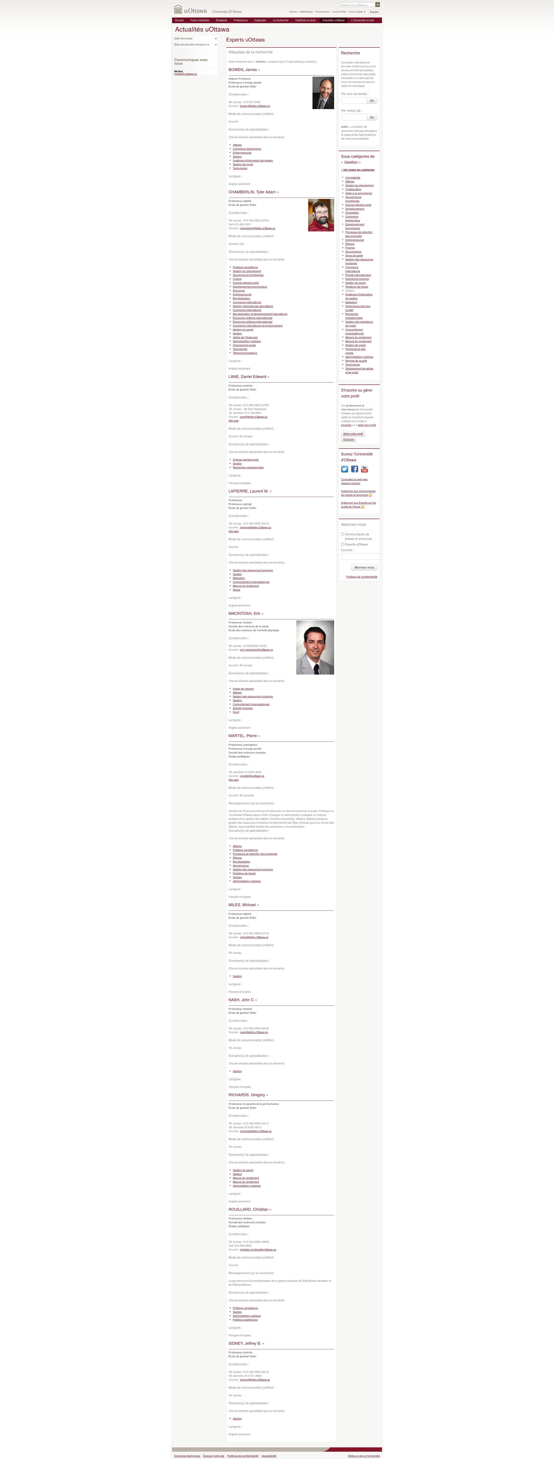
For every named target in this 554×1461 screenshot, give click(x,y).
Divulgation (352, 212)
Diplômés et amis (305, 20)
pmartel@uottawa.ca (252, 776)
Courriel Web (339, 11)
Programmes (322, 11)
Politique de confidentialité (361, 576)
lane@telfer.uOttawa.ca (253, 416)
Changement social (244, 345)
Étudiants (221, 20)
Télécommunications (245, 353)
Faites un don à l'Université (364, 1456)
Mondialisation (241, 298)
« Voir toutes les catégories (358, 170)
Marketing (351, 302)
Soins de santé (354, 255)
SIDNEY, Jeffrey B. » (246, 1343)
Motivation (239, 578)
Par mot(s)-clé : (351, 110)
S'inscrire (348, 439)
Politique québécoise (245, 1319)
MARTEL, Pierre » (244, 735)
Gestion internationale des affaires (253, 306)
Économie (239, 290)
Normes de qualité (356, 360)
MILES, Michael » (244, 904)
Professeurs (241, 20)
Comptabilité (352, 177)
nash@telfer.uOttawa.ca (254, 1032)
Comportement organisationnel (251, 582)
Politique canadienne (245, 267)
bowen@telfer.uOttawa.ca (255, 106)
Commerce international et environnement (257, 325)
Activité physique (243, 708)
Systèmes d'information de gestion (253, 160)
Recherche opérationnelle (248, 467)
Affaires (237, 145)
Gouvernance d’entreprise (248, 275)
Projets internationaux (358, 275)
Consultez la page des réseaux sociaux (354, 481)
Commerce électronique (247, 148)
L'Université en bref (362, 20)
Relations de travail (244, 873)
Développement (354, 208)
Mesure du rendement (246, 586)
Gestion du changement (247, 271)
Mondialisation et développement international (260, 314)
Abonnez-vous (364, 567)
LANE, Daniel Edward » (249, 376)
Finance (350, 247)
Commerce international (247, 302)
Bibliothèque (306, 11)
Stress (236, 589)
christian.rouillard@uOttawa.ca (258, 1249)
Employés (260, 20)
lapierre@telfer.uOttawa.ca (255, 527)
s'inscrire (346, 425)
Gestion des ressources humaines (253, 570)
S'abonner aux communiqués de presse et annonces (358, 493)
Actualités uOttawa (334, 20)
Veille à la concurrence (358, 193)
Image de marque (243, 688)
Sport (236, 712)
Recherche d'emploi (357, 279)
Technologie (240, 168)
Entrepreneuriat (242, 152)
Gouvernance (241, 865)
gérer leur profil (367, 425)
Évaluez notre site (213, 1456)
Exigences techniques (187, 1456)
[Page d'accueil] (190, 9)
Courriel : (347, 550)
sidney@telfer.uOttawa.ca (255, 1379)
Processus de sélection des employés (255, 854)
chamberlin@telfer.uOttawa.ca (257, 228)
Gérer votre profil (353, 433)
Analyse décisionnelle (246, 282)
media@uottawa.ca (185, 74)
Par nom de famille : (355, 94)
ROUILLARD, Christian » (250, 1209)
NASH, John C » (243, 999)
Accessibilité (269, 1456)
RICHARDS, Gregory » (248, 1094)
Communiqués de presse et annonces (358, 536)
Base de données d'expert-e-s (191, 44)
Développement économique (250, 286)
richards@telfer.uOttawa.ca (256, 1131)
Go (372, 100)
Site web (234, 420)
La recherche (280, 20)
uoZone (293, 11)
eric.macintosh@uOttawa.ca (256, 649)
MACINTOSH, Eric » (246, 613)
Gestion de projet (243, 164)
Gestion (237, 156)
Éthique (237, 857)
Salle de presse (183, 38)
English (374, 11)
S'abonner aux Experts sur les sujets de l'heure (358, 504)
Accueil (179, 20)
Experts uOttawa (356, 544)
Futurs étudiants (199, 20)
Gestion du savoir (243, 329)
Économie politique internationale (252, 318)
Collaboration (353, 189)
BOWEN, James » (244, 69)
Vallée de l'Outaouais (245, 337)
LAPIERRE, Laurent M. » (250, 491)
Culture (237, 279)
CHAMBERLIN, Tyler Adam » (254, 191)
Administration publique (247, 341)
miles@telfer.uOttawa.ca (254, 937)
